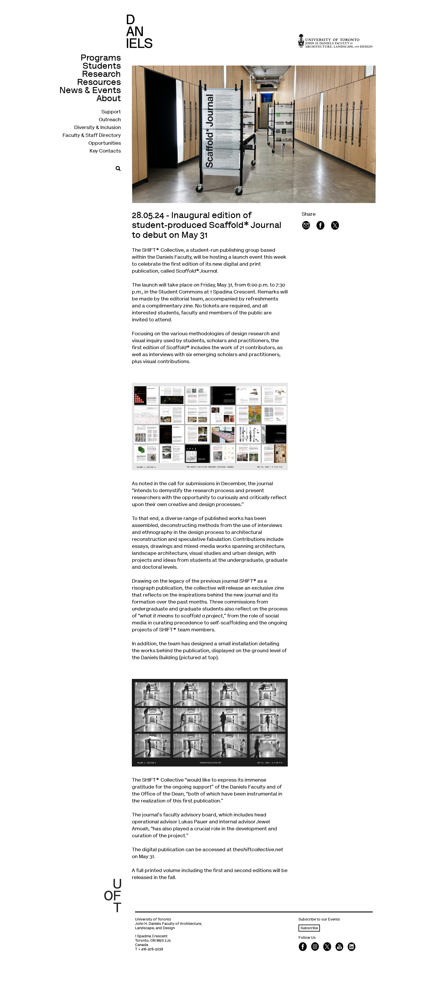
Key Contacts (105, 151)
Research (101, 74)
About (109, 99)
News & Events (90, 90)
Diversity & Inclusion (97, 128)
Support (111, 112)
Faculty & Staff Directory (92, 135)
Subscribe (309, 928)
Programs (101, 58)
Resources (99, 82)
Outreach (110, 120)
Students (102, 66)
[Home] (139, 31)
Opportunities (104, 143)
